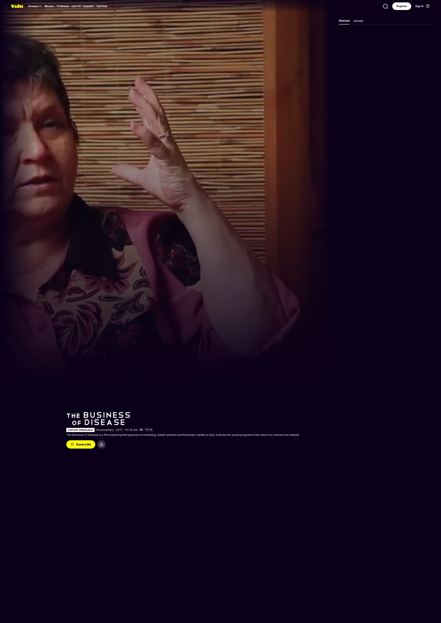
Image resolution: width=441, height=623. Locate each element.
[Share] (101, 444)
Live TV (76, 6)
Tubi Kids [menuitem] (101, 6)
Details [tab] (358, 21)
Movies (49, 6)
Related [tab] (344, 20)
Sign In (419, 6)
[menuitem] (35, 6)
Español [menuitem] (88, 6)
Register (401, 6)
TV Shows (63, 6)
